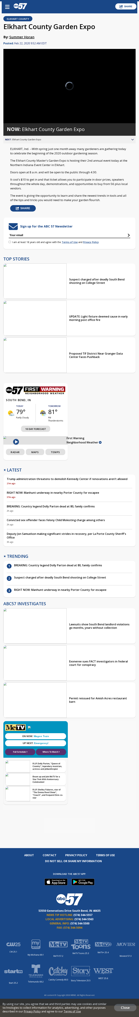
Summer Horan (21, 37)
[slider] (49, 120)
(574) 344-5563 (83, 919)
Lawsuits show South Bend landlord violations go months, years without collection (99, 626)
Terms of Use (70, 242)
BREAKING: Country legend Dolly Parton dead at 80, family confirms (51, 506)
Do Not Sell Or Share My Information (73, 861)
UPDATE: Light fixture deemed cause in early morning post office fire (98, 318)
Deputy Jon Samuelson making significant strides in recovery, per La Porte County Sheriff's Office (66, 535)
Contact (49, 855)
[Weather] (35, 393)
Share (128, 6)
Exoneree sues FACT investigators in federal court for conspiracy (98, 663)
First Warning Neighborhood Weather (83, 440)
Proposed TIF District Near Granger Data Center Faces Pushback (96, 355)
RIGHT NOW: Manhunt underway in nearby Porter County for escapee (53, 493)
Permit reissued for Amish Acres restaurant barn (98, 700)
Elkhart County (18, 18)
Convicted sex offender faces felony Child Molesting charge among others (56, 520)
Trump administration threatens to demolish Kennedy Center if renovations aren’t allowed (67, 479)
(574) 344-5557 (82, 915)
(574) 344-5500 (79, 923)
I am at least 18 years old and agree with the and (55, 242)
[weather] (11, 413)
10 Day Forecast (35, 429)
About (29, 855)
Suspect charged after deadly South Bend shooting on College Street (97, 281)
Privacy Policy (91, 242)
